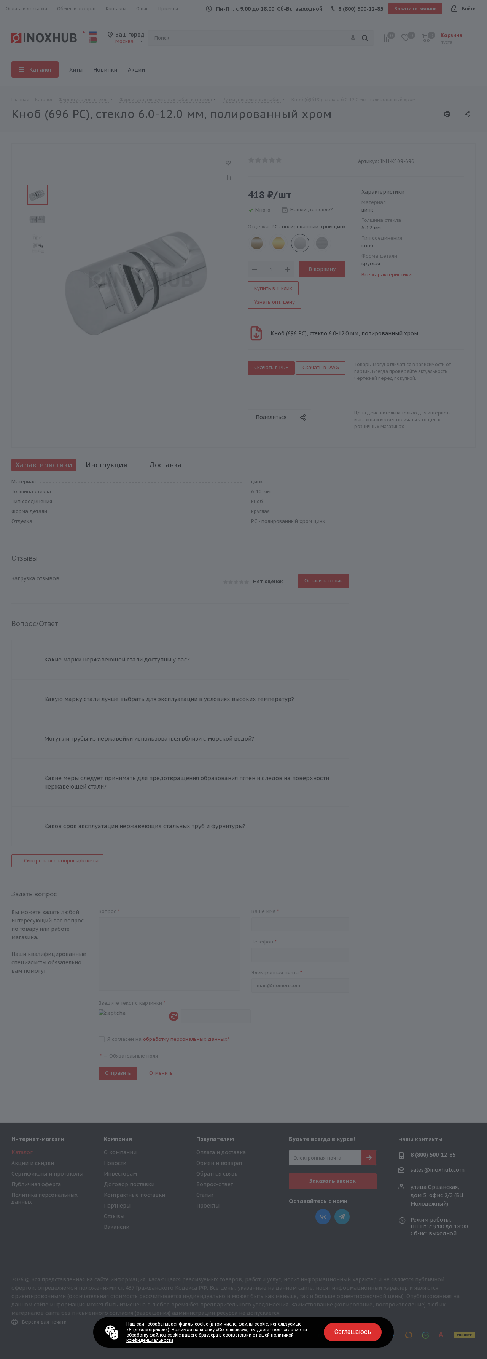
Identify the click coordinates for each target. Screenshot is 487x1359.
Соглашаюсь (352, 1331)
